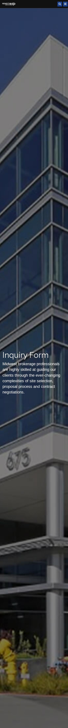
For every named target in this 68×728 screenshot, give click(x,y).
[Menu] (65, 4)
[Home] (9, 4)
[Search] (59, 4)
